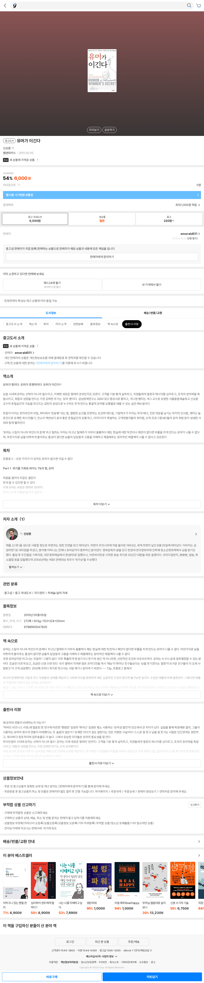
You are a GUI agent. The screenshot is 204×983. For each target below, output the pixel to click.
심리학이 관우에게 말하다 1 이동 (43, 888)
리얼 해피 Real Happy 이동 (127, 888)
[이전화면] (5, 6)
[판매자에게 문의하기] (49, 363)
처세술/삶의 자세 (58, 593)
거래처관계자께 (128, 962)
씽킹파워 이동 (99, 889)
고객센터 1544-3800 (63, 950)
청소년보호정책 (88, 962)
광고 (153, 962)
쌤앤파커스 (9, 153)
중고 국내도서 (23, 593)
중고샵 (8, 593)
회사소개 (114, 962)
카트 (199, 6)
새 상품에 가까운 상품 (22, 160)
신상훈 (7, 148)
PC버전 (103, 962)
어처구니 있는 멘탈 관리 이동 (15, 889)
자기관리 (39, 593)
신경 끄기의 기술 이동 (182, 888)
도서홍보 (143, 962)
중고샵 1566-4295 (110, 950)
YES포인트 (9, 185)
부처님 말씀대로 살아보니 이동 (154, 888)
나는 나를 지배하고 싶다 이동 (71, 888)
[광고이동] (189, 6)
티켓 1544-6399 (87, 950)
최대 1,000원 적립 (186, 205)
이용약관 (53, 962)
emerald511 (23, 353)
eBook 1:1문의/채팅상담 (136, 950)
